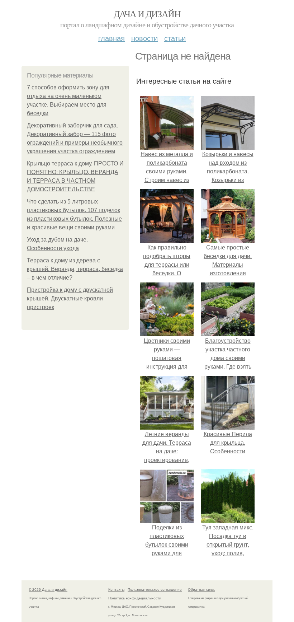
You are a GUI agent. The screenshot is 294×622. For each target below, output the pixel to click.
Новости (144, 38)
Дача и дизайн (147, 14)
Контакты (116, 589)
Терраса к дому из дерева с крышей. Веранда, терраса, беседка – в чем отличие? (75, 269)
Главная (111, 38)
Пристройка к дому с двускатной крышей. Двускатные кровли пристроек (70, 298)
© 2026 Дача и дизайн (48, 589)
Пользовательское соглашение (155, 589)
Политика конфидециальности (134, 597)
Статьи (175, 38)
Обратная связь (201, 589)
